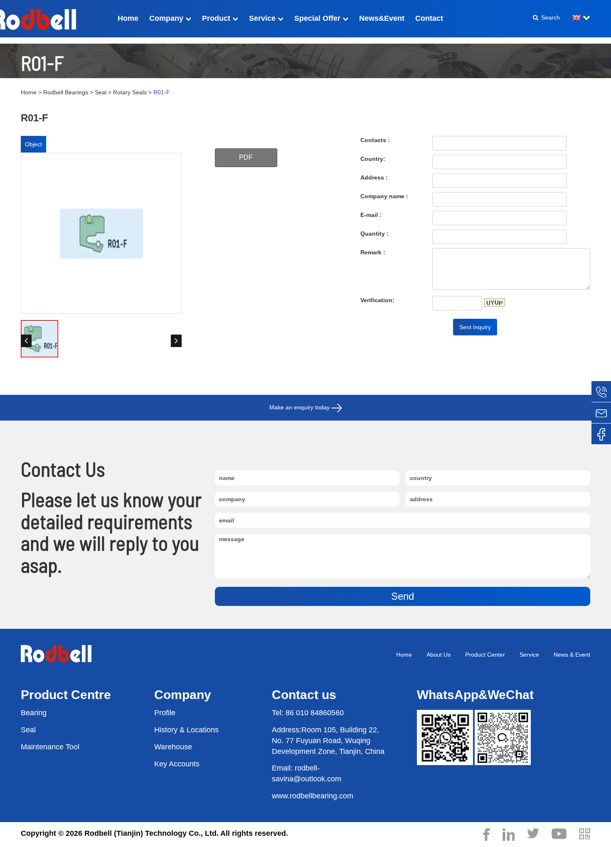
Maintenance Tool (50, 747)
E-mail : (371, 215)
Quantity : (374, 233)
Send (402, 596)
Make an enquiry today (300, 407)
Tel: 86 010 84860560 (308, 713)
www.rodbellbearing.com (312, 796)
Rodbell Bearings (65, 92)
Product (217, 18)
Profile (164, 713)
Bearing (34, 713)
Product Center (485, 654)
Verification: (377, 300)
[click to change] (494, 302)
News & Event (572, 654)
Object (33, 144)
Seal (100, 92)
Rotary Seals (130, 92)
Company (167, 18)
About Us (438, 654)
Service (263, 18)
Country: (372, 158)
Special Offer (318, 18)
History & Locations (186, 730)
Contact (429, 18)
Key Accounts (177, 764)
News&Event (381, 18)
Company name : (384, 196)
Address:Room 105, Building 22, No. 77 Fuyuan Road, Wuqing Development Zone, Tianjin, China (328, 740)
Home (128, 18)
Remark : (372, 252)
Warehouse (173, 747)
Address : (374, 177)
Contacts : (375, 140)
